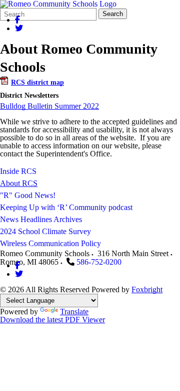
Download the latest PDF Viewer (52, 319)
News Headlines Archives (41, 219)
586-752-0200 (99, 262)
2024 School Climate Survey (45, 231)
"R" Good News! (28, 195)
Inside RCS (18, 171)
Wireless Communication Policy (50, 243)
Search (112, 14)
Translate (74, 311)
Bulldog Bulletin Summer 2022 (49, 106)
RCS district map (37, 82)
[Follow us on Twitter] (19, 28)
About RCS (19, 183)
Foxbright (147, 289)
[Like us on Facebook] (17, 20)
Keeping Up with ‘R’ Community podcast (66, 207)
